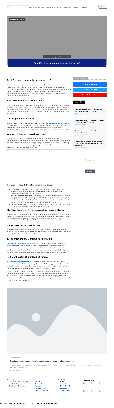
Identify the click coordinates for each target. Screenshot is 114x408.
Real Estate (45, 7)
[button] (103, 10)
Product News (15, 357)
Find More (84, 7)
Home (30, 7)
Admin (12, 370)
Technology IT (67, 7)
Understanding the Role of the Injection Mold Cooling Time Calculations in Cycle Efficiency (89, 143)
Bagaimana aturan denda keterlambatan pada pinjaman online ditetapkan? (42, 361)
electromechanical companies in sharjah (21, 243)
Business (36, 7)
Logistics (76, 7)
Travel (58, 7)
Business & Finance (17, 19)
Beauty (52, 7)
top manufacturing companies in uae (20, 261)
